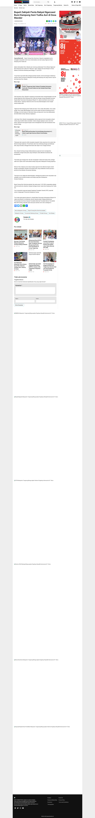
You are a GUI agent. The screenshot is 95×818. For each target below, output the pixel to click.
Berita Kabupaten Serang (20, 210)
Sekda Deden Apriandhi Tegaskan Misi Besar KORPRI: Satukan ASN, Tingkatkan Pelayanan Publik (35, 267)
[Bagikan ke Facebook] (49, 21)
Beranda (16, 7)
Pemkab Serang (43, 213)
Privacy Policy (62, 800)
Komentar (19, 285)
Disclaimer (50, 802)
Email (37, 298)
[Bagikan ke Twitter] (51, 21)
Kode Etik (61, 797)
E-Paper (20, 5)
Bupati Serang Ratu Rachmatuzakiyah (36, 210)
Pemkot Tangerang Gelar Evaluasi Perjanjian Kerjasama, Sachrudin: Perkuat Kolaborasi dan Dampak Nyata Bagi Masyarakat (36, 88)
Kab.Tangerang (39, 5)
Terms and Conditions (64, 802)
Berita (25, 5)
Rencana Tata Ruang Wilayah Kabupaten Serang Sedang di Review (20, 243)
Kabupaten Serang (19, 213)
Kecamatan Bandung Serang (31, 213)
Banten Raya (31, 5)
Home (15, 5)
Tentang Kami (51, 804)
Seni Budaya (51, 213)
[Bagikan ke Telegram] (55, 21)
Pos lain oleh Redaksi (29, 219)
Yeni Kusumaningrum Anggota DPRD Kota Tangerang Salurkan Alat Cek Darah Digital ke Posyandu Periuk (49, 267)
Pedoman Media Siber (52, 800)
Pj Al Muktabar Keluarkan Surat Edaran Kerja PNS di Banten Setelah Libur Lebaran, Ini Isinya (20, 266)
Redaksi (49, 797)
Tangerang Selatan (57, 5)
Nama (17, 298)
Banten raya (22, 7)
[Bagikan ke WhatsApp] (53, 21)
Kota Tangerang (48, 5)
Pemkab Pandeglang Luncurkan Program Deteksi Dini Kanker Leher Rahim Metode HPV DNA (48, 244)
